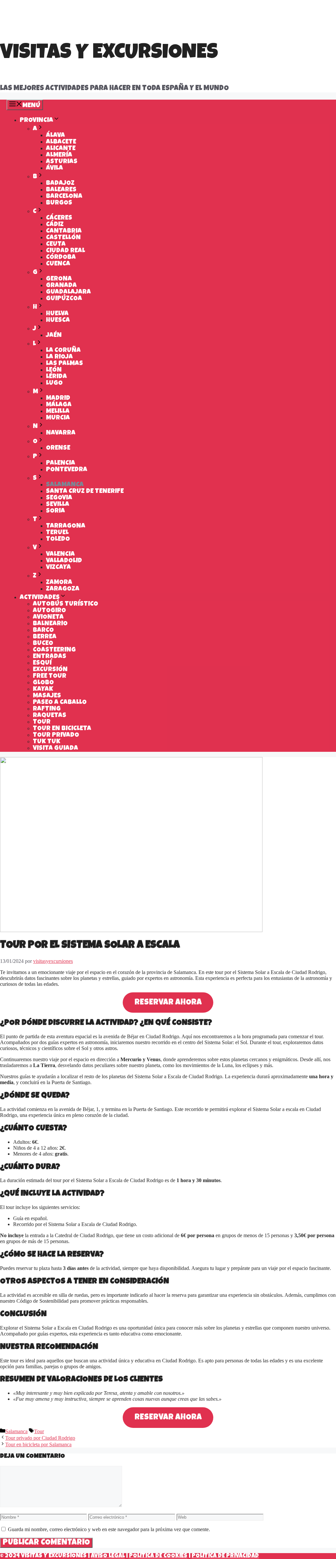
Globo (43, 683)
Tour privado (56, 735)
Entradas (49, 656)
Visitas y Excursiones (109, 53)
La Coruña (63, 350)
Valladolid (64, 561)
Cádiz (55, 225)
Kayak (43, 689)
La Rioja (59, 357)
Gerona (59, 279)
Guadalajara (68, 292)
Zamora (59, 582)
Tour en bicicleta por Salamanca (38, 1444)
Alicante (60, 149)
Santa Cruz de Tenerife (85, 491)
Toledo (58, 539)
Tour (42, 722)
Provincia (36, 120)
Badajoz (60, 183)
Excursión (50, 670)
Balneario (50, 624)
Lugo (54, 383)
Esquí (42, 663)
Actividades (40, 597)
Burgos (59, 203)
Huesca (58, 320)
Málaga (59, 405)
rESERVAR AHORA (168, 1003)
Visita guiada (55, 748)
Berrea (44, 637)
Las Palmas (64, 364)
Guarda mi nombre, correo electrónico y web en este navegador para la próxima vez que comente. (109, 1529)
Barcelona (64, 196)
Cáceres (59, 218)
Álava (55, 135)
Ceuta (56, 244)
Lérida (56, 377)
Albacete (61, 142)
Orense (58, 448)
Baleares (61, 190)
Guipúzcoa (64, 299)
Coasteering (54, 650)
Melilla (58, 411)
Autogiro (49, 611)
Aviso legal (108, 1556)
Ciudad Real (65, 251)
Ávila (54, 168)
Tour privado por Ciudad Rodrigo (40, 1438)
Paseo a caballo (60, 702)
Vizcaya (58, 567)
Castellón (63, 238)
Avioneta (48, 617)
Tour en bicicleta (62, 729)
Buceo (43, 643)
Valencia (60, 554)
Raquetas (49, 715)
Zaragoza (62, 589)
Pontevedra (66, 470)
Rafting (47, 709)
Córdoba (61, 257)
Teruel (57, 533)
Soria (55, 511)
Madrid (58, 398)
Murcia (58, 418)
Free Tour (49, 676)
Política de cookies (158, 1556)
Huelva (57, 314)
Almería (59, 155)
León (54, 370)
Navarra (60, 433)
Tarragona (65, 526)
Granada (61, 286)
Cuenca (58, 264)
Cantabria (64, 231)
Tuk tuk (46, 742)
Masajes (47, 696)
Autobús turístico (65, 604)
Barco (43, 630)
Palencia (60, 463)
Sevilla (57, 504)
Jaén (54, 335)
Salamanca (65, 485)
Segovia (59, 498)
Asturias (61, 162)
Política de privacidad (225, 1556)
